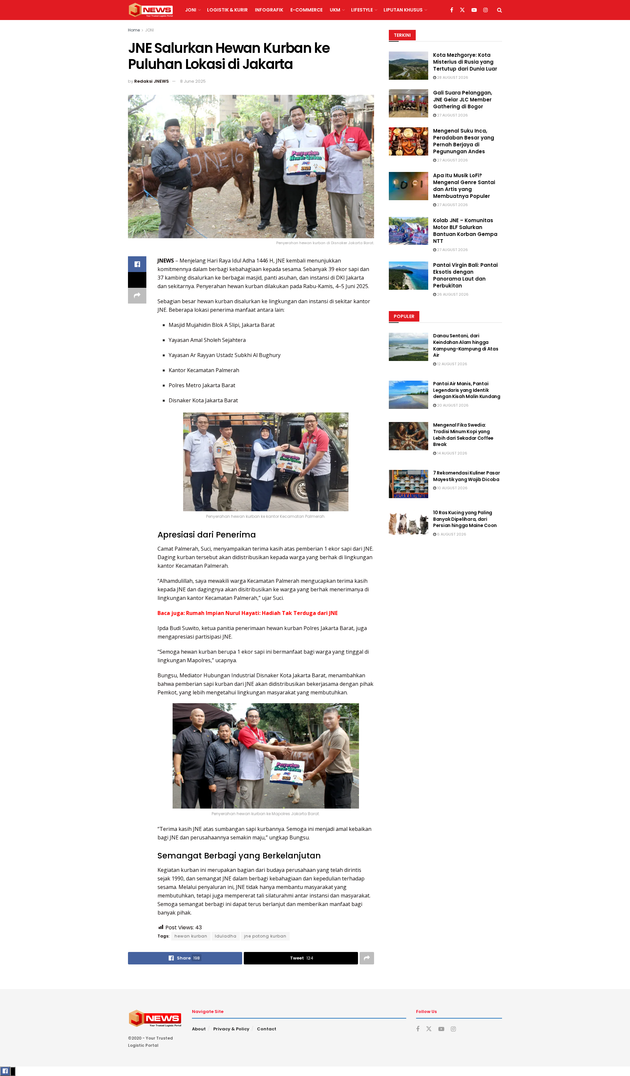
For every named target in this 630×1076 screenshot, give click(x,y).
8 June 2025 (193, 81)
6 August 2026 (451, 534)
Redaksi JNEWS (151, 81)
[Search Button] (499, 10)
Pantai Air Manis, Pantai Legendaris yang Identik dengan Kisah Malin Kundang (466, 390)
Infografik (269, 10)
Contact (266, 1029)
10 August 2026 (452, 488)
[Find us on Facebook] (451, 10)
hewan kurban (191, 936)
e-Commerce (306, 10)
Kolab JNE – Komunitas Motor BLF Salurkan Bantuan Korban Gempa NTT (465, 230)
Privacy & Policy (231, 1029)
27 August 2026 (452, 115)
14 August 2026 (451, 453)
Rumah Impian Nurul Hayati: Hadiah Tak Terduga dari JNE (262, 613)
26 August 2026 (452, 294)
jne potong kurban (265, 936)
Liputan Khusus (403, 10)
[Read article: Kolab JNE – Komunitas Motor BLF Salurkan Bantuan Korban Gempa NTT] (408, 231)
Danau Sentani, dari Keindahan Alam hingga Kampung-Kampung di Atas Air (465, 345)
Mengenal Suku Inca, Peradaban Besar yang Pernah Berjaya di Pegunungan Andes (463, 141)
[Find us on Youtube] (474, 10)
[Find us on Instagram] (485, 10)
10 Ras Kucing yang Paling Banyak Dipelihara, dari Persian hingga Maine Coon (465, 519)
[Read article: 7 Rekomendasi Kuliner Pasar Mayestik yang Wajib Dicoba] (408, 484)
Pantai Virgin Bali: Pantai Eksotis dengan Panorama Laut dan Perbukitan (465, 275)
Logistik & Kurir (227, 10)
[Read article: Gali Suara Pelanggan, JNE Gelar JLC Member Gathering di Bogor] (408, 103)
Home (134, 30)
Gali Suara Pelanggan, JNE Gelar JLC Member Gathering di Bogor (462, 99)
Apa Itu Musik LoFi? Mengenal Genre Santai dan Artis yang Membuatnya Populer (464, 186)
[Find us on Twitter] (462, 10)
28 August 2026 (452, 77)
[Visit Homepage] (151, 10)
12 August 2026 (451, 364)
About (199, 1029)
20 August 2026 (452, 405)
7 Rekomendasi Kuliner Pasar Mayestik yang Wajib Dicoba (466, 476)
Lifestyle (362, 10)
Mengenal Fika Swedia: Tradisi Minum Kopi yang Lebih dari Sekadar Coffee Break (463, 435)
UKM (335, 10)
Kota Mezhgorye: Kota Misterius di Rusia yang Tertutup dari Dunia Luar (465, 62)
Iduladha (226, 936)
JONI (190, 10)
